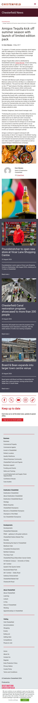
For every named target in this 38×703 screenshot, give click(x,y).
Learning (6, 596)
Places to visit (8, 643)
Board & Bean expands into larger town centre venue (17, 367)
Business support (9, 465)
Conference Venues (10, 479)
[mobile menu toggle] (35, 4)
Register (6, 660)
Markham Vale (8, 546)
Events (6, 631)
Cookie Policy (8, 669)
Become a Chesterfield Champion (14, 511)
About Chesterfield (9, 593)
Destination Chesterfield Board (13, 499)
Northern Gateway (9, 552)
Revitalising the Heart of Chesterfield (15, 543)
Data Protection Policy (10, 663)
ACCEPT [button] (25, 700)
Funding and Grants (10, 468)
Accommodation (9, 625)
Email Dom (20, 175)
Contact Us (7, 657)
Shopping (7, 628)
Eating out (7, 634)
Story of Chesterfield (10, 605)
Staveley (6, 540)
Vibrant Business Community (13, 459)
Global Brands (19, 63)
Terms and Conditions (10, 672)
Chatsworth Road (9, 582)
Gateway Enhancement (11, 576)
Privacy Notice (8, 666)
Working (6, 608)
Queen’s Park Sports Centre (12, 567)
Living (5, 602)
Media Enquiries (9, 505)
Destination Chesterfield (11, 4)
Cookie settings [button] (13, 700)
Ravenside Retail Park (10, 570)
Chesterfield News (6, 21)
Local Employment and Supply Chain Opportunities (15, 475)
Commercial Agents (10, 447)
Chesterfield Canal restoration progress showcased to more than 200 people (19, 310)
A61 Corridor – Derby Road (12, 573)
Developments (8, 528)
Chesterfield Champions (11, 508)
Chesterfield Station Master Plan (14, 537)
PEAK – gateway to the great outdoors (15, 534)
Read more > (6, 274)
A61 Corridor (7, 564)
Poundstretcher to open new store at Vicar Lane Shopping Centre (19, 252)
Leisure (6, 599)
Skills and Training (9, 471)
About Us (6, 654)
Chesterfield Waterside (10, 531)
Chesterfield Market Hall (11, 579)
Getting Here (7, 637)
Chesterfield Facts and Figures (13, 462)
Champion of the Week (11, 514)
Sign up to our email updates (12, 420)
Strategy (6, 502)
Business (6, 441)
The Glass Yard (8, 555)
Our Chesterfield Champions (12, 517)
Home (5, 651)
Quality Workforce (9, 456)
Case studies (7, 482)
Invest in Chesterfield (10, 450)
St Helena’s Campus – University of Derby (16, 561)
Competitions (8, 640)
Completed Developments (12, 549)
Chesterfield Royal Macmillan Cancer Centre (17, 558)
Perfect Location (9, 453)
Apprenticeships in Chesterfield (13, 611)
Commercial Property (10, 444)
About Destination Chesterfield (13, 496)
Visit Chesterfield (9, 622)
